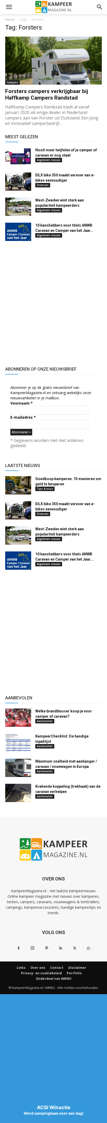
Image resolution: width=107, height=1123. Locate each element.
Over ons (37, 967)
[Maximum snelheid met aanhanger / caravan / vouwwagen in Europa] (18, 768)
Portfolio (74, 973)
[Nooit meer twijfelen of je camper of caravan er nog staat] (18, 156)
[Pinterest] (46, 948)
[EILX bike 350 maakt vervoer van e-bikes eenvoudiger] (18, 181)
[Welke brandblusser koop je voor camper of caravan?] (18, 718)
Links (21, 967)
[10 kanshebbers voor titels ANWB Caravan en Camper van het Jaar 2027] (18, 232)
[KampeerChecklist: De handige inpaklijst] (18, 743)
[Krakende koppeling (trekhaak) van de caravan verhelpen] (18, 793)
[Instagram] (32, 948)
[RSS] (60, 948)
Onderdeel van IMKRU (53, 978)
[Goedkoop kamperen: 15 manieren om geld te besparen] (18, 485)
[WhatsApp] (88, 948)
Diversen (43, 185)
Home (10, 19)
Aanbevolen (45, 721)
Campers (12, 82)
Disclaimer (77, 967)
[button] (9, 7)
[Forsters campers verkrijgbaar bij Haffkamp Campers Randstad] (53, 61)
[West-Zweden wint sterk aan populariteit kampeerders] (18, 207)
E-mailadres (23, 417)
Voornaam (21, 403)
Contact (56, 967)
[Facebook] (18, 948)
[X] (74, 948)
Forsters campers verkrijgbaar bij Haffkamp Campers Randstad (46, 94)
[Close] (53, 1100)
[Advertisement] (53, 303)
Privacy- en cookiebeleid (41, 973)
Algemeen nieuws (49, 160)
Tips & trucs (45, 489)
